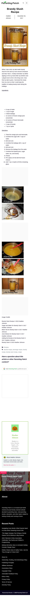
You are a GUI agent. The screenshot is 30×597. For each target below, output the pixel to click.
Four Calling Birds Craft (11, 486)
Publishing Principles (8, 562)
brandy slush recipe (11, 352)
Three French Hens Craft (11, 476)
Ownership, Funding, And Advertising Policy (14, 560)
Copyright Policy (6, 571)
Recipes (6, 347)
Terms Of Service (7, 582)
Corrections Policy (7, 568)
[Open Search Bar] (23, 3)
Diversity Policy (6, 585)
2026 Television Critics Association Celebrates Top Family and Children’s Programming (13, 540)
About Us (4, 557)
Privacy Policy (6, 579)
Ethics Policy (5, 576)
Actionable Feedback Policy (10, 573)
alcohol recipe (8, 349)
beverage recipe (17, 349)
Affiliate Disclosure (7, 565)
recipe (20, 352)
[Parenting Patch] (10, 3)
